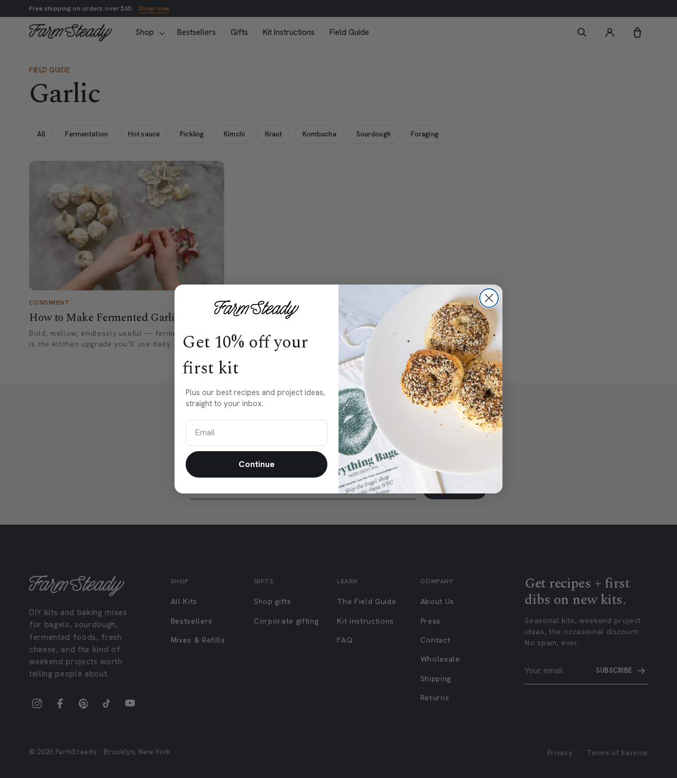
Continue (257, 464)
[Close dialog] (489, 298)
